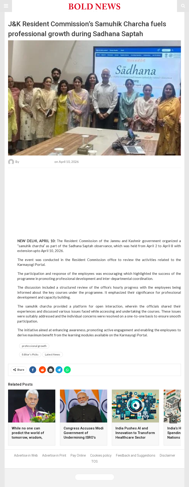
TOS (94, 461)
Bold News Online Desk (37, 162)
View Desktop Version (96, 477)
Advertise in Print (54, 455)
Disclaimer (167, 455)
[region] (94, 199)
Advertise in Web (26, 455)
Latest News (52, 354)
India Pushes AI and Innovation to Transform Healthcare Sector (135, 433)
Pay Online (78, 455)
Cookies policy (101, 455)
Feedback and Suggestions (135, 455)
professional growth (34, 346)
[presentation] (173, 419)
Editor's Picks (30, 354)
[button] (6, 6)
